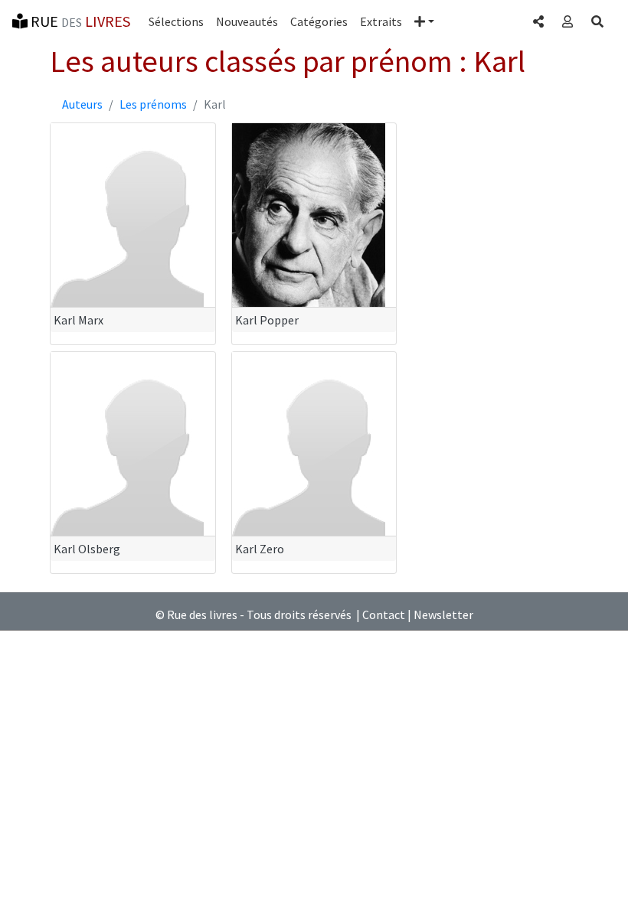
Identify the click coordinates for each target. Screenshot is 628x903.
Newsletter (443, 614)
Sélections (176, 21)
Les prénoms (153, 104)
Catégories (319, 21)
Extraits (381, 21)
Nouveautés (247, 21)
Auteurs (82, 104)
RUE (79, 21)
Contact (383, 614)
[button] (424, 21)
